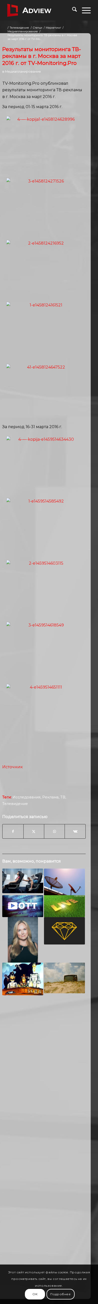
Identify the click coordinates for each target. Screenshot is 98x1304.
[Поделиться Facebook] (13, 831)
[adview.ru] (40, 10)
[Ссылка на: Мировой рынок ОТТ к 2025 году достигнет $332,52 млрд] (22, 906)
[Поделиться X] (34, 831)
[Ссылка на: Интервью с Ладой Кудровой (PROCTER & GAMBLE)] (22, 939)
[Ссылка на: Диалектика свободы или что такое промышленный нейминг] (22, 979)
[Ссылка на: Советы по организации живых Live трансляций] (64, 906)
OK (34, 1294)
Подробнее (60, 1294)
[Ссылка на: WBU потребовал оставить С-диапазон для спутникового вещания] (64, 882)
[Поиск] (72, 10)
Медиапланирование (23, 71)
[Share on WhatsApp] (54, 831)
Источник (12, 767)
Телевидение (15, 803)
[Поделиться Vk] (75, 831)
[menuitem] (72, 10)
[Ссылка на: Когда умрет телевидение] (64, 978)
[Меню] (84, 10)
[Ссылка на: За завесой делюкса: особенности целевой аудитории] (64, 931)
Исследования (26, 797)
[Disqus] (44, 1077)
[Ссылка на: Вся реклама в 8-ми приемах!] (22, 881)
